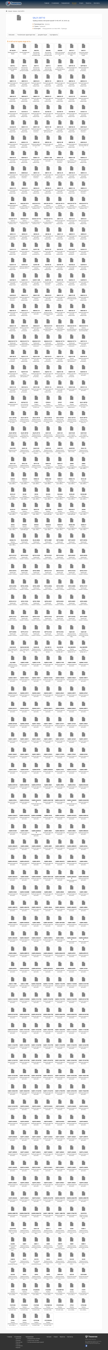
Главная (46, 3)
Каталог (74, 3)
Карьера (18, 1347)
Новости (18, 1344)
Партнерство (19, 1342)
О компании (55, 3)
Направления (65, 3)
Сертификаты (19, 1345)
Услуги (81, 3)
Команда (18, 1340)
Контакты (97, 3)
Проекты (88, 3)
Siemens (47, 24)
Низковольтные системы (33, 1338)
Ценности (18, 1338)
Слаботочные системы (33, 1340)
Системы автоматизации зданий (35, 1342)
